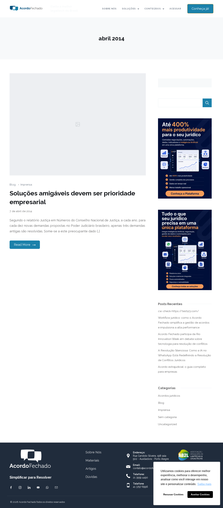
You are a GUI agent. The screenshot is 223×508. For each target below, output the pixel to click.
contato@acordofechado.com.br (151, 468)
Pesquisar (207, 103)
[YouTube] (38, 487)
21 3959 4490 (140, 477)
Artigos (91, 468)
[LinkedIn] (29, 487)
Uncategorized (167, 424)
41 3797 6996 (140, 486)
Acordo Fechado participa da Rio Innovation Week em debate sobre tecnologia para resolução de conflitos (182, 338)
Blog (13, 184)
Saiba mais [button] (204, 484)
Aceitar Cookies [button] (200, 494)
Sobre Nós (109, 8)
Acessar (175, 8)
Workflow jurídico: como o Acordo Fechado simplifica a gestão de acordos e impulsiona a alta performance (183, 322)
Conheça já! (200, 8)
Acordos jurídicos (169, 395)
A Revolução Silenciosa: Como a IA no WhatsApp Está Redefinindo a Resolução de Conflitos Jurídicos (184, 355)
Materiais (92, 460)
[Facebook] (11, 487)
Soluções (129, 8)
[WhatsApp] (47, 487)
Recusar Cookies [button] (173, 494)
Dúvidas (91, 477)
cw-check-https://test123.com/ (178, 311)
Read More (22, 244)
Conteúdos (152, 8)
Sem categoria (167, 417)
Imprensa (26, 184)
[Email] (56, 487)
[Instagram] (20, 487)
